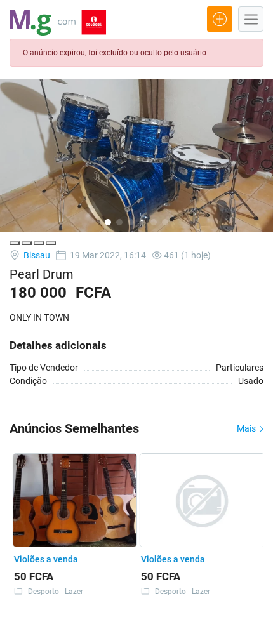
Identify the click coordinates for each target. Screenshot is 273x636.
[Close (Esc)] (15, 243)
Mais (247, 428)
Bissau (36, 255)
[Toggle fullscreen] (39, 243)
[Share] (27, 243)
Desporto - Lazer (53, 591)
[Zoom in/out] (51, 243)
